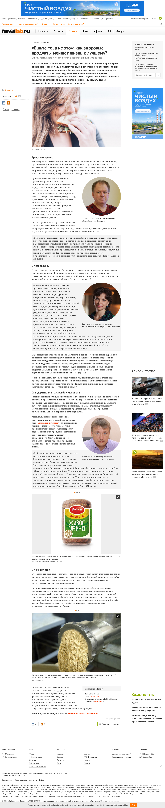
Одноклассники (10, 757)
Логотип (32, 760)
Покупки (6, 109)
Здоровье (15, 109)
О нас (31, 754)
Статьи (36, 42)
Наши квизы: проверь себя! (28, 24)
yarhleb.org (94, 696)
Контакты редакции (37, 766)
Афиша (87, 754)
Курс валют (109, 19)
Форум (87, 760)
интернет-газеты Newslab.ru (83, 713)
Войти (153, 19)
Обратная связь (35, 757)
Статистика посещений (121, 754)
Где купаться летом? (76, 24)
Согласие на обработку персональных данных (144, 65)
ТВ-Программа (90, 757)
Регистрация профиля (139, 19)
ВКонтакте (98, 701)
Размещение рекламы (121, 757)
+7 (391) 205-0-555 (146, 754)
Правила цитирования (109, 801)
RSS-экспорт (34, 763)
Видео (87, 763)
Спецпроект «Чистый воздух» (53, 24)
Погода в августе (8, 24)
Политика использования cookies (14, 775)
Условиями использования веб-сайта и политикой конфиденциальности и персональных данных (146, 56)
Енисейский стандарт (48, 422)
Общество (45, 42)
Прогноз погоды (83, 19)
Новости (60, 754)
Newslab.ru (9, 90)
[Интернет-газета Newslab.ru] (17, 31)
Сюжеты (60, 760)
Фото (59, 763)
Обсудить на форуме (111, 724)
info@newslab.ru (145, 757)
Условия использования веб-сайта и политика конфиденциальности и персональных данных (36, 773)
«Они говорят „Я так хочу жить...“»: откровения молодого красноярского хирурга (147, 718)
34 (19, 96)
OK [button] (133, 805)
